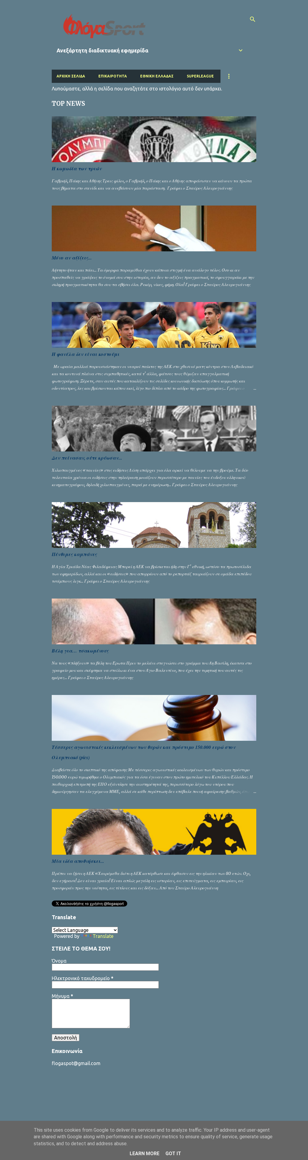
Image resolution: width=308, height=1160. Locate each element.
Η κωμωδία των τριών (77, 168)
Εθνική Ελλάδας (157, 76)
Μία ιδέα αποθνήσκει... (78, 861)
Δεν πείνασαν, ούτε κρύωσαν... (87, 457)
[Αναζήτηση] (252, 19)
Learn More (144, 1153)
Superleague (200, 76)
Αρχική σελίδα (71, 76)
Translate (103, 936)
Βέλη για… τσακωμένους (80, 650)
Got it (173, 1153)
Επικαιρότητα (112, 76)
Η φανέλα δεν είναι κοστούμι (85, 354)
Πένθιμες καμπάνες (74, 554)
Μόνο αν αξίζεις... (72, 257)
